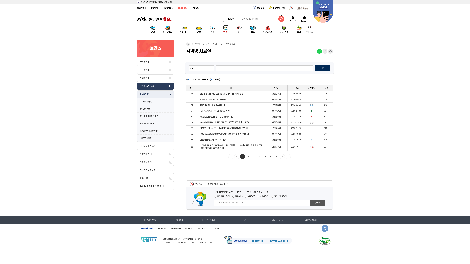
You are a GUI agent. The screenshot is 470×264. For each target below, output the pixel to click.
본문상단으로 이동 (325, 228)
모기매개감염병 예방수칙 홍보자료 (212, 100)
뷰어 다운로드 (176, 228)
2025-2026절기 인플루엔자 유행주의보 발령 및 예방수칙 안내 (224, 134)
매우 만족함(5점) (223, 196)
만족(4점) (239, 196)
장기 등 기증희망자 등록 (149, 116)
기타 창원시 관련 (277, 220)
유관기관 (243, 220)
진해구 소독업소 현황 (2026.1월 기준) (214, 111)
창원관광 (260, 8)
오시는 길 (188, 228)
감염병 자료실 (145, 94)
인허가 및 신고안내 (147, 124)
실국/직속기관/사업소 (149, 220)
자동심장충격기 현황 (147, 131)
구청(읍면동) (178, 220)
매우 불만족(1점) (280, 196)
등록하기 (317, 203)
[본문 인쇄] (330, 51)
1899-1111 (260, 241)
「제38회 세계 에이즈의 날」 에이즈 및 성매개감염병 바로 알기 (223, 128)
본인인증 (293, 21)
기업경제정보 (168, 8)
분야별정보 (182, 8)
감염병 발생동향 (146, 102)
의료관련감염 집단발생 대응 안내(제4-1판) (216, 117)
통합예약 (154, 8)
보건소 (197, 44)
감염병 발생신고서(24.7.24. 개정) (212, 140)
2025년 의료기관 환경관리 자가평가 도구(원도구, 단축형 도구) (224, 122)
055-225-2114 (280, 241)
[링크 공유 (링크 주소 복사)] (325, 51)
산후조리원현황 (146, 138)
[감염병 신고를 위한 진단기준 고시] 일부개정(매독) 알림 (221, 94)
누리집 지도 (215, 228)
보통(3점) (251, 196)
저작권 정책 (162, 228)
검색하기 (281, 19)
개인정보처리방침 (146, 228)
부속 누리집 (211, 220)
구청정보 (195, 8)
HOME (188, 44)
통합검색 (230, 19)
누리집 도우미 (201, 228)
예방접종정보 (145, 109)
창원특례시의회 (279, 8)
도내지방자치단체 (311, 220)
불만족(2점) (264, 196)
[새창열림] (290, 7)
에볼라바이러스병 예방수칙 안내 (212, 105)
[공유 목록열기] (319, 51)
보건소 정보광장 (212, 44)
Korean (303, 21)
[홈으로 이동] (154, 19)
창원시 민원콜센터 (240, 241)
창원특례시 (141, 8)
